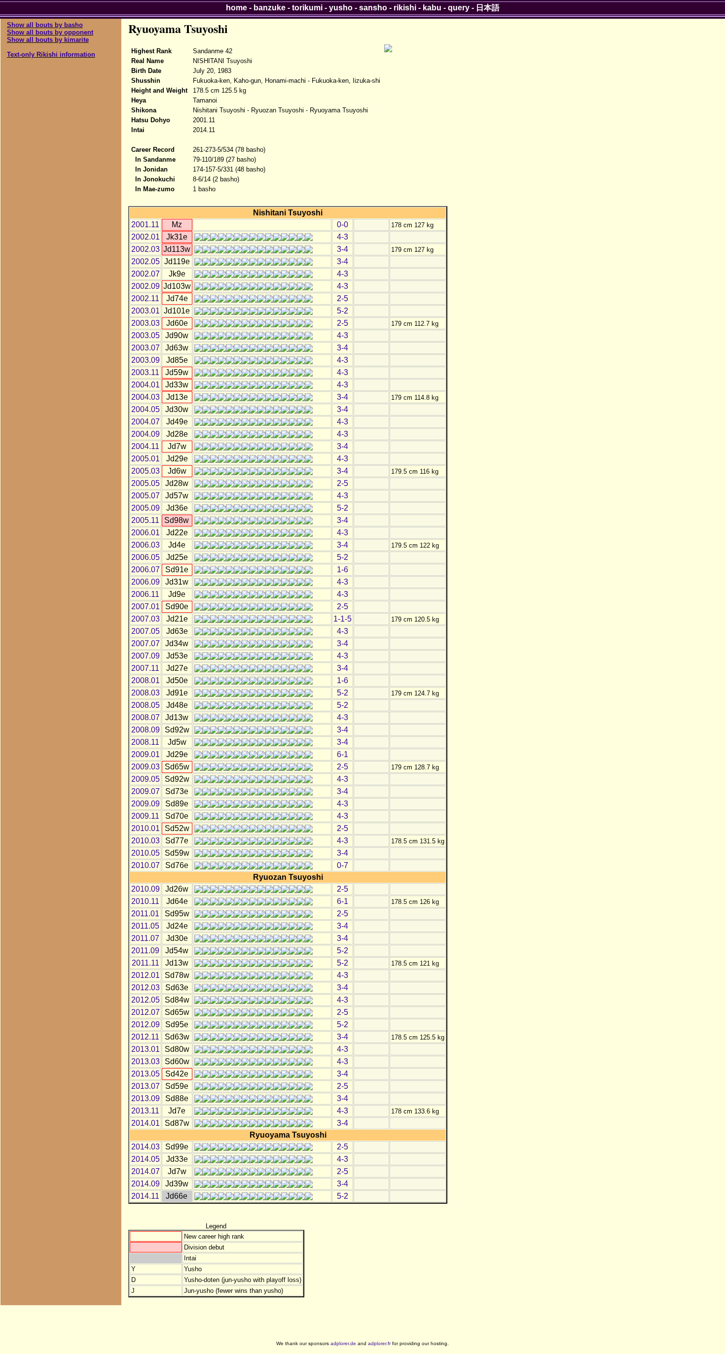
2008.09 (145, 730)
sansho (373, 7)
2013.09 (145, 1098)
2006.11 (145, 594)
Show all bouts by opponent (50, 32)
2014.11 (145, 1196)
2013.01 (145, 1049)
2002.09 (145, 286)
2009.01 (145, 754)
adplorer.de (343, 1343)
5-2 (342, 311)
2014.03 (145, 1147)
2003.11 (145, 372)
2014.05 (145, 1159)
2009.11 (145, 816)
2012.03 (145, 987)
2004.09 (145, 434)
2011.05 (145, 926)
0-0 (342, 224)
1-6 (342, 569)
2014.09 (145, 1184)
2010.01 (145, 828)
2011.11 (145, 963)
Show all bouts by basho (45, 25)
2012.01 (145, 975)
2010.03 (145, 840)
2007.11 (145, 668)
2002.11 (145, 298)
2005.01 (145, 458)
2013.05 (145, 1074)
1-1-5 (342, 619)
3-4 (342, 249)
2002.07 (145, 274)
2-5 (342, 298)
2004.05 (145, 409)
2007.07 (145, 643)
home (236, 7)
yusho (341, 7)
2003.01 (145, 311)
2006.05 (145, 557)
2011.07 (145, 938)
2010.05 (145, 853)
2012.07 (145, 1012)
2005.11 (145, 520)
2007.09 (145, 656)
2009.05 (145, 779)
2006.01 (145, 532)
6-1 (342, 754)
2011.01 (145, 913)
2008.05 (145, 705)
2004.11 (145, 446)
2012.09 (145, 1024)
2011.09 (145, 950)
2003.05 (145, 335)
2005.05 (145, 483)
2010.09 (145, 889)
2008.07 (145, 717)
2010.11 (145, 901)
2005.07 (145, 495)
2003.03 (145, 323)
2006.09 (145, 582)
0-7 (342, 865)
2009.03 (145, 767)
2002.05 (145, 261)
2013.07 (145, 1086)
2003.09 (145, 360)
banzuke (270, 7)
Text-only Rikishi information (51, 54)
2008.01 (145, 680)
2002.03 (145, 249)
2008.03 (145, 693)
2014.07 (145, 1171)
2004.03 (145, 397)
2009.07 (145, 791)
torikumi (307, 7)
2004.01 (145, 385)
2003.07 (145, 348)
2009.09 (145, 803)
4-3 (342, 237)
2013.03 (145, 1061)
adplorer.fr (379, 1343)
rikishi (405, 7)
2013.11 (145, 1111)
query (459, 7)
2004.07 (145, 421)
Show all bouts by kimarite (48, 39)
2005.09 (145, 508)
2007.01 (145, 606)
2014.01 (145, 1123)
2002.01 (145, 237)
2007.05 (145, 631)
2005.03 (145, 471)
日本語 (488, 7)
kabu (432, 7)
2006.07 (145, 569)
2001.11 (145, 224)
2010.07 (145, 865)
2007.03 (145, 619)
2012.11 (145, 1037)
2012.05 (145, 1000)
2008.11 (145, 742)
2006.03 (145, 545)
